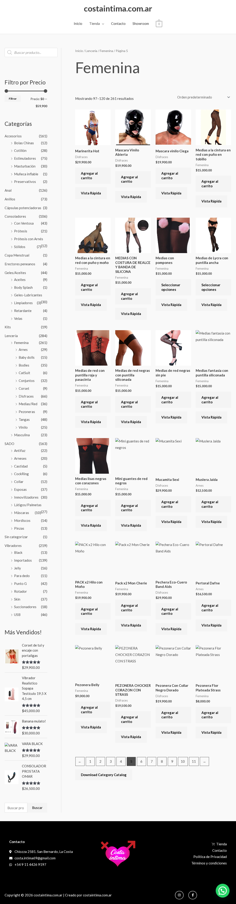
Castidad (21, 466)
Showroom (141, 23)
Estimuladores (25, 158)
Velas (18, 318)
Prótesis (20, 231)
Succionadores (25, 607)
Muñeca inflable (26, 174)
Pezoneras (27, 412)
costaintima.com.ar (118, 8)
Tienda (94, 23)
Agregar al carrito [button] (89, 175)
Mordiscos (22, 520)
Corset (24, 388)
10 (183, 761)
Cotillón (20, 150)
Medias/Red (28, 404)
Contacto (118, 23)
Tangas (24, 419)
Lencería (11, 336)
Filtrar (13, 98)
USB (17, 614)
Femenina (21, 343)
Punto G (20, 583)
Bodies (24, 365)
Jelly (17, 568)
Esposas (20, 489)
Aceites (20, 279)
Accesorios (13, 136)
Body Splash (23, 287)
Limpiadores (23, 303)
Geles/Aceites (15, 273)
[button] (223, 891)
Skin (17, 599)
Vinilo (23, 427)
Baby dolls (27, 357)
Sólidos (19, 247)
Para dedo (22, 576)
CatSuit (24, 373)
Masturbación (24, 166)
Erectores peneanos (20, 264)
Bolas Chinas (24, 143)
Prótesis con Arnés (28, 239)
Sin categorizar (16, 537)
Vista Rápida (91, 193)
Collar (19, 481)
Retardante (23, 311)
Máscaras (21, 513)
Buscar (37, 808)
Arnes (23, 349)
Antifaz (19, 450)
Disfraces (26, 396)
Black (18, 552)
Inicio (78, 23)
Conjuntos (27, 380)
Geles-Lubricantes (28, 295)
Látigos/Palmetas (27, 505)
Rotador (20, 591)
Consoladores (15, 216)
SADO (9, 444)
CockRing (21, 474)
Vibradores (13, 545)
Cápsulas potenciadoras (23, 208)
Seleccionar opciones (170, 287)
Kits (8, 327)
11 (194, 761)
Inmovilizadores (26, 497)
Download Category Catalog (104, 775)
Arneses (20, 458)
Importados (23, 560)
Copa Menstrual (17, 255)
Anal (8, 190)
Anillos (10, 199)
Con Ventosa (24, 223)
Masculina (22, 435)
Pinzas (19, 528)
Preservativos (25, 181)
